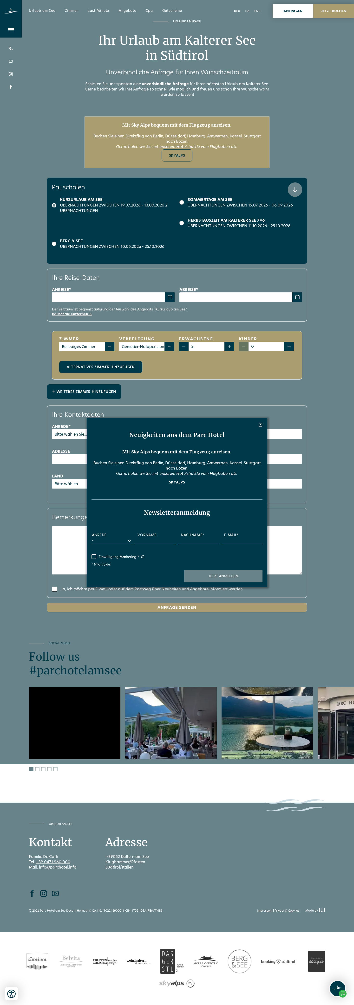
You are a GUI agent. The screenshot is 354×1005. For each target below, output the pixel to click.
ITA (247, 11)
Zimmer (71, 10)
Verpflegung (137, 339)
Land (57, 476)
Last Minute (98, 10)
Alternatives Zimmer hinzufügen (101, 367)
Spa (149, 10)
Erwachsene (196, 339)
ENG (257, 11)
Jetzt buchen (333, 10)
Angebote (127, 10)
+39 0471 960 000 (53, 862)
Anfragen (292, 10)
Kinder (248, 339)
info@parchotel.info (57, 867)
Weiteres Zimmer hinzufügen (85, 391)
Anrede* (61, 426)
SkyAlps (177, 155)
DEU (237, 11)
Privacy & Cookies (287, 910)
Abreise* (188, 289)
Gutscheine (172, 10)
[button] (223, 576)
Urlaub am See (42, 10)
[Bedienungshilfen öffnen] (11, 993)
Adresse (61, 451)
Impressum (264, 910)
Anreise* (61, 289)
